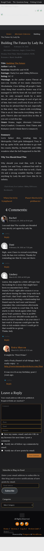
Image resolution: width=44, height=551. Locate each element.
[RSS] (41, 10)
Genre (8, 34)
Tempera (26, 534)
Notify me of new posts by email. (20, 450)
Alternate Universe (22, 34)
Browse (14, 529)
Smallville (18, 57)
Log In (23, 529)
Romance (5, 57)
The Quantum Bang (20, 2)
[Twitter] (38, 10)
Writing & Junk (36, 2)
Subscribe (9, 491)
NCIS (32, 54)
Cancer (7, 47)
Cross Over (30, 50)
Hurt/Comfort (23, 54)
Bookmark (8, 190)
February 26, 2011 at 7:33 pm (20, 247)
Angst (22, 50)
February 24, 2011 (21, 47)
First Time (12, 54)
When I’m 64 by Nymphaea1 (9, 199)
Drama (4, 54)
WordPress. (37, 534)
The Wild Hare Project (9, 6)
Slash (12, 57)
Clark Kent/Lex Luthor (13, 186)
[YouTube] (35, 10)
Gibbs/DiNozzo (30, 186)
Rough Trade (6, 2)
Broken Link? (33, 529)
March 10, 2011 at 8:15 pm (19, 277)
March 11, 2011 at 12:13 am (21, 350)
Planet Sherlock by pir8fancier (34, 199)
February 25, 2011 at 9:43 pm (21, 221)
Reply (6, 237)
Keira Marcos (18, 347)
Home (6, 529)
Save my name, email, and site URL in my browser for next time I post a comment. (19, 437)
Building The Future (15, 63)
